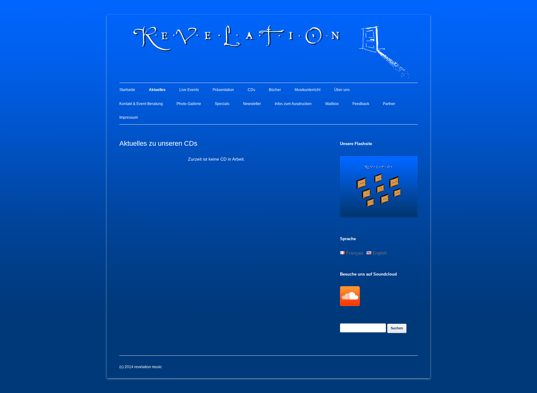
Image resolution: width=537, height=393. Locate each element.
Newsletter (252, 104)
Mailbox (332, 104)
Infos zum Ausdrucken (293, 104)
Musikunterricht (307, 90)
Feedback (360, 104)
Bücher (275, 90)
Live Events (189, 90)
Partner (389, 104)
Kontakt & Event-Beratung (141, 104)
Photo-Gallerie (189, 104)
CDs (251, 90)
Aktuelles (157, 90)
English (379, 252)
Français (354, 252)
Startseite (127, 90)
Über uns (342, 90)
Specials (222, 104)
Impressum (128, 117)
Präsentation (223, 90)
